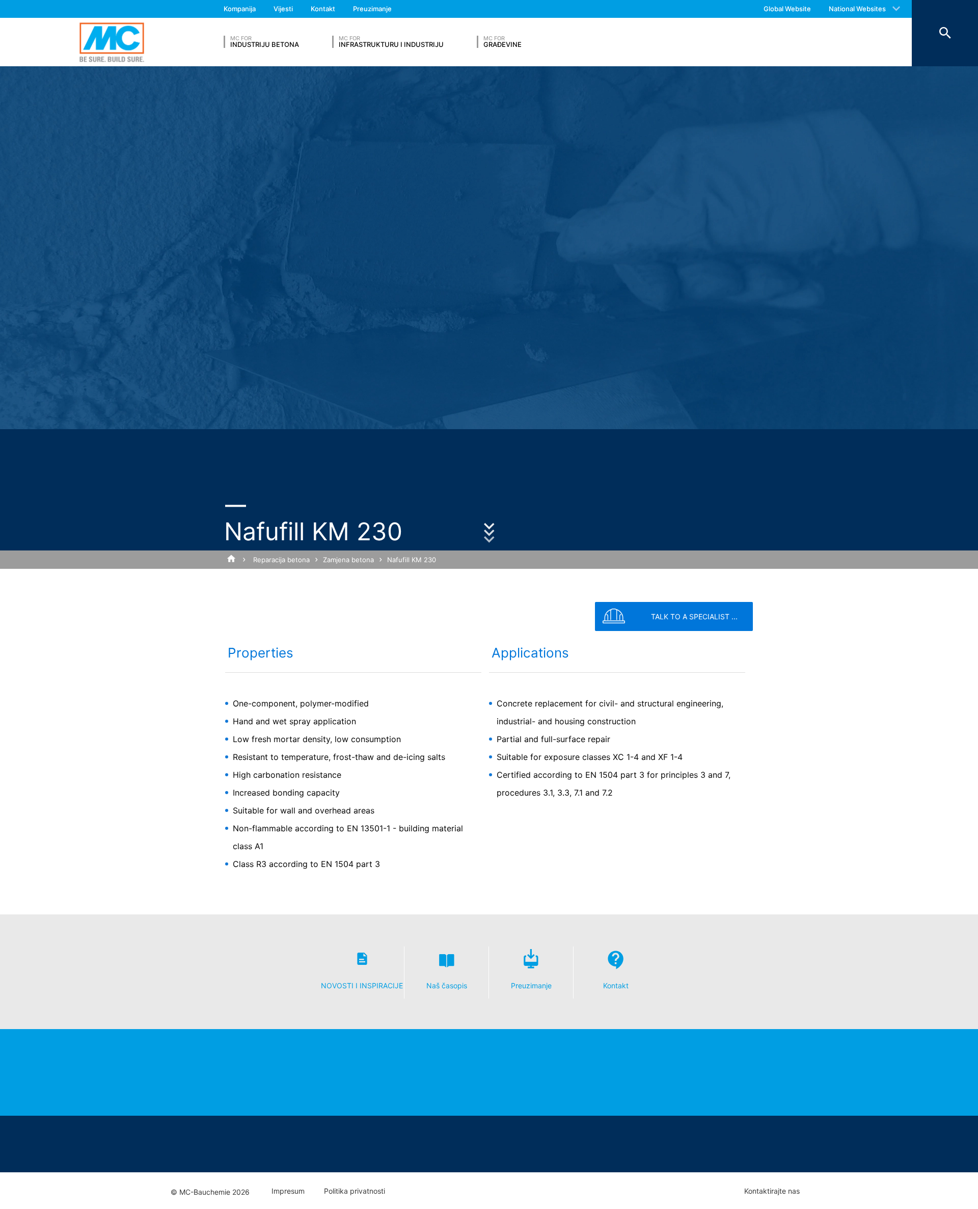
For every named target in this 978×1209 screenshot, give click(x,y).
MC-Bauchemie (111, 42)
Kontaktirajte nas (772, 1191)
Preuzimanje (372, 9)
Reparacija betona (281, 560)
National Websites (857, 9)
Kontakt (323, 9)
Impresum (288, 1191)
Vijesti (283, 9)
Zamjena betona (348, 560)
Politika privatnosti (354, 1191)
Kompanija (240, 9)
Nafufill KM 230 (411, 560)
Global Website (787, 9)
